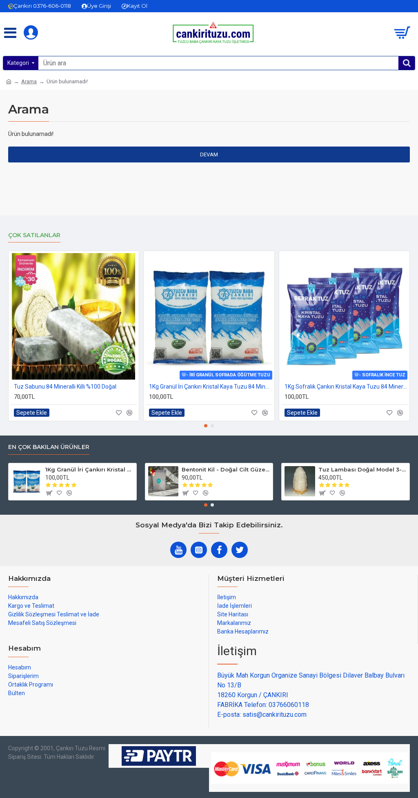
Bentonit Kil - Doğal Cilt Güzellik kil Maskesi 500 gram (226, 469)
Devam (209, 154)
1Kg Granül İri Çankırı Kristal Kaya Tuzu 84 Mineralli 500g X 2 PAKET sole (210, 386)
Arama (29, 81)
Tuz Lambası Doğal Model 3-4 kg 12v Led (362, 469)
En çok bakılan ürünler (48, 447)
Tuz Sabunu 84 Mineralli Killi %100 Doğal (65, 386)
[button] (205, 425)
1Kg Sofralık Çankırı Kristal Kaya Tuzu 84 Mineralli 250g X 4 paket (346, 386)
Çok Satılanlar (34, 235)
